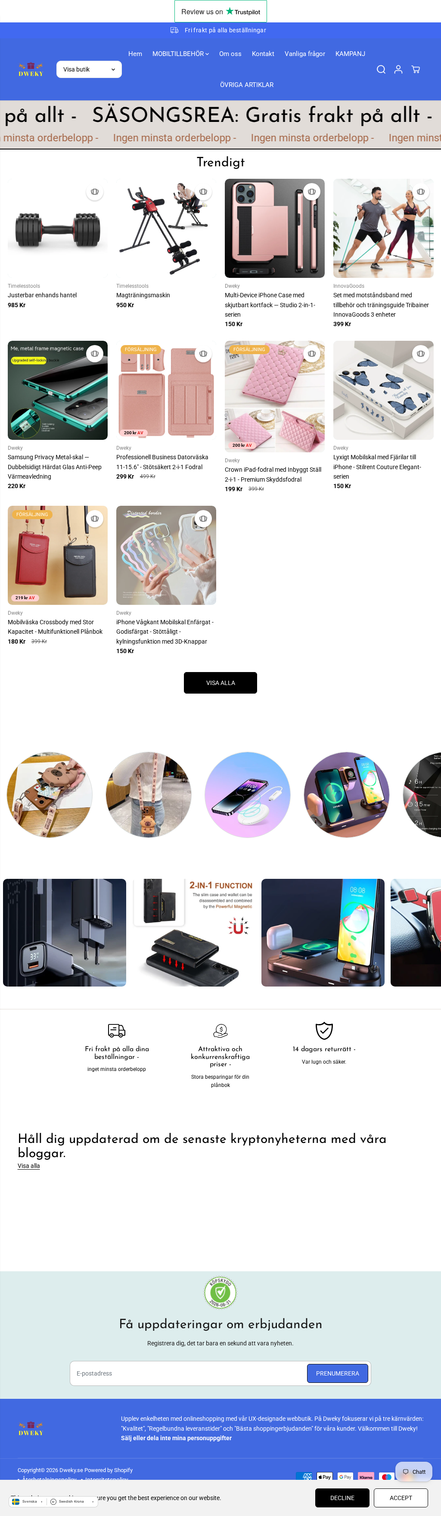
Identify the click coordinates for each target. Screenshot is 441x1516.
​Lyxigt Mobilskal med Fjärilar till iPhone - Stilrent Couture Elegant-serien (377, 467)
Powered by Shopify (108, 1470)
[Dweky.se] (30, 69)
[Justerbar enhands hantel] (58, 228)
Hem (135, 54)
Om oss (230, 54)
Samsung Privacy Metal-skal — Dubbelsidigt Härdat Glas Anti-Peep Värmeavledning (55, 467)
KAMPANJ (350, 54)
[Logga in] (398, 69)
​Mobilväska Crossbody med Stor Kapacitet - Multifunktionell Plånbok (55, 627)
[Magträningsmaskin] (166, 228)
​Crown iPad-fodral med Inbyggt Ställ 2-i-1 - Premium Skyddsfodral (273, 474)
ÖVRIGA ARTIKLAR (246, 85)
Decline (342, 1497)
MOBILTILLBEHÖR (178, 54)
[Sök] (381, 69)
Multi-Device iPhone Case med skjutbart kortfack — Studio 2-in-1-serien (270, 305)
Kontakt (263, 54)
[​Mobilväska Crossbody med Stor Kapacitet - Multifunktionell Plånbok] (58, 555)
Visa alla (29, 1165)
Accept (401, 1497)
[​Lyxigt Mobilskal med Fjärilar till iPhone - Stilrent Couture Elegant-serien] (383, 390)
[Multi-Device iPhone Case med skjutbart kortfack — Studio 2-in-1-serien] (275, 228)
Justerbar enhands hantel (42, 295)
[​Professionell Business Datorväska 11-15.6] (166, 390)
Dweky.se (71, 1470)
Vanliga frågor (305, 54)
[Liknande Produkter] (94, 191)
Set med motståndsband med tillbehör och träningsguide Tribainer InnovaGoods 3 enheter (381, 305)
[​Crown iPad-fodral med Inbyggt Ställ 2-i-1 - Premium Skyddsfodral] (275, 396)
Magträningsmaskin (143, 295)
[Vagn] (415, 69)
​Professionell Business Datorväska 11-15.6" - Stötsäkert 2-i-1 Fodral (162, 462)
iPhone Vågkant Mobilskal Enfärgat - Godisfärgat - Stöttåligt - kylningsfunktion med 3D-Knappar (165, 632)
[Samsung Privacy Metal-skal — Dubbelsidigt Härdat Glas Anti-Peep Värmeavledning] (58, 390)
